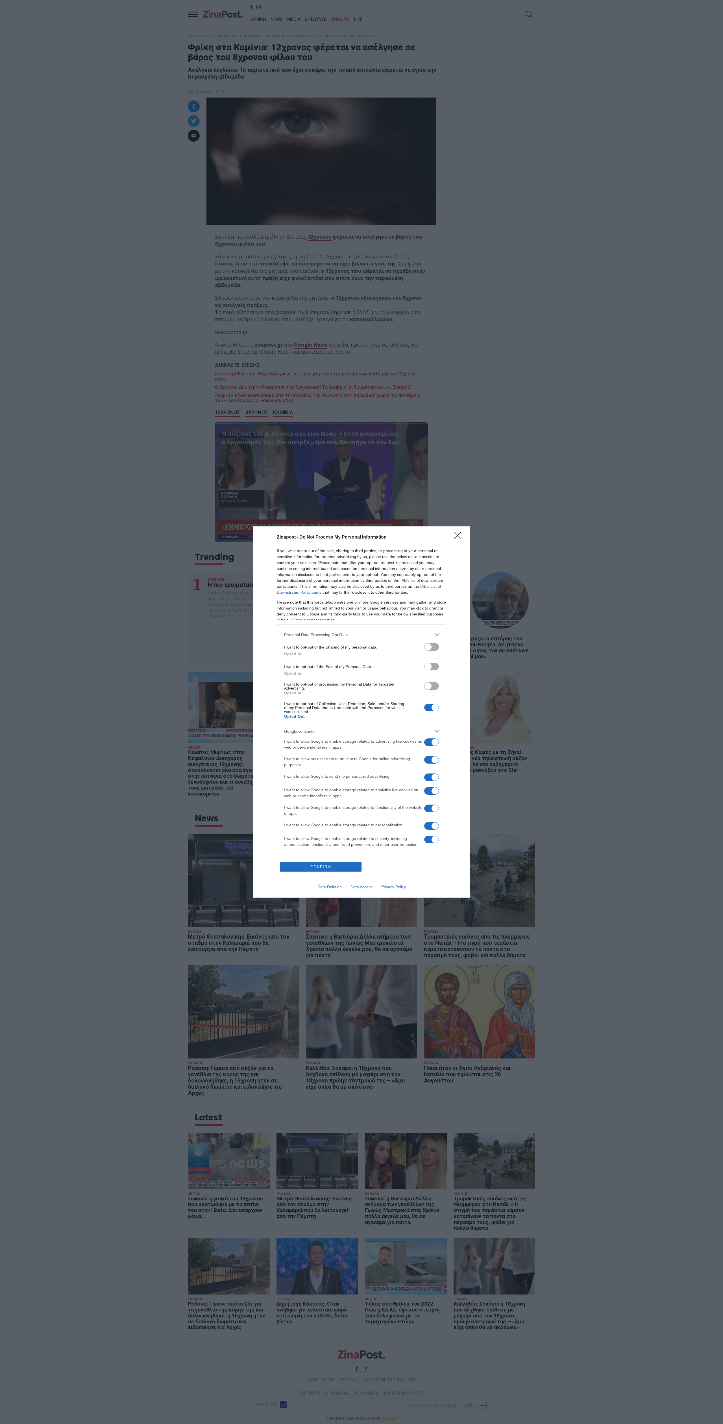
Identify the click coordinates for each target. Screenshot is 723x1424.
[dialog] (361, 712)
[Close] (459, 537)
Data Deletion (329, 887)
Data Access (361, 887)
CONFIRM (320, 867)
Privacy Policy (393, 887)
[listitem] (361, 635)
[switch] (431, 647)
